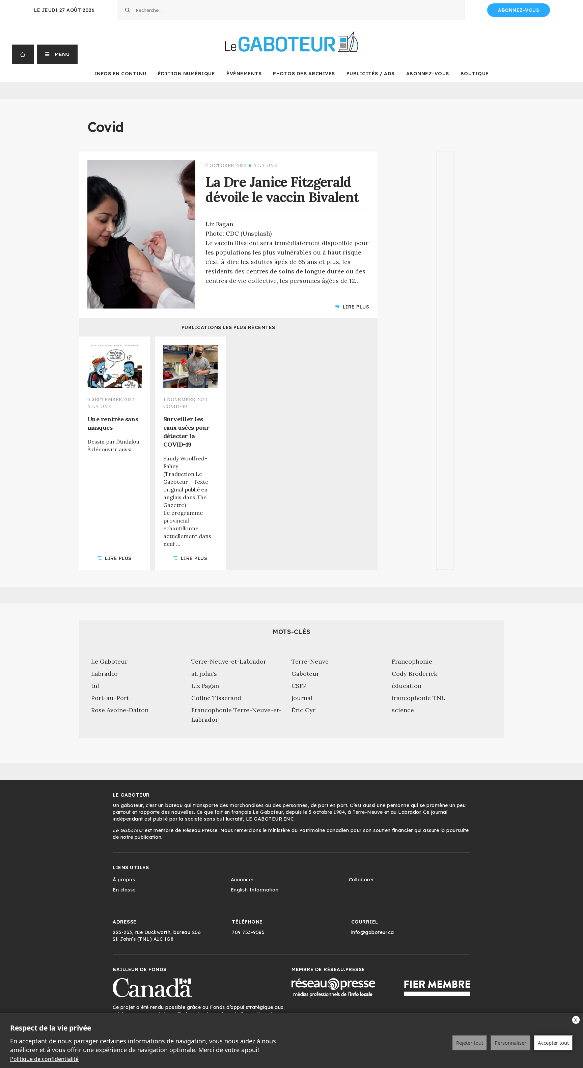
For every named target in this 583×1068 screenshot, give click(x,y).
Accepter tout (553, 1042)
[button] (57, 54)
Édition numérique (186, 74)
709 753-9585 (248, 932)
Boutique (475, 74)
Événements (243, 74)
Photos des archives (304, 74)
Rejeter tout (469, 1042)
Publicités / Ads (370, 74)
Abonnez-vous (518, 10)
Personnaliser (510, 1042)
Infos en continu (120, 74)
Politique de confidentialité (44, 1059)
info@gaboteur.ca (372, 932)
